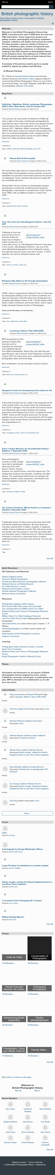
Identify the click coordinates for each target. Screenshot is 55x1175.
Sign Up (5, 2)
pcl (26, 374)
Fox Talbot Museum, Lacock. (14, 586)
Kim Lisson (10, 1109)
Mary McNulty (15, 767)
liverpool (25, 206)
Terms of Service (35, 1162)
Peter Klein (12, 919)
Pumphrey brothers (27, 738)
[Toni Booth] (45, 1117)
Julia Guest (10, 1132)
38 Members (33, 963)
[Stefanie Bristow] (10, 1117)
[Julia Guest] (10, 1127)
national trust (14, 321)
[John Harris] (45, 1127)
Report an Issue (19, 1162)
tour (25, 265)
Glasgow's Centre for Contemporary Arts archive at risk (27, 390)
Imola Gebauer (27, 1142)
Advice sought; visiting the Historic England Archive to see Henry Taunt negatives (27, 883)
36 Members (7, 994)
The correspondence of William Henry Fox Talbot (22, 609)
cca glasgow (10, 433)
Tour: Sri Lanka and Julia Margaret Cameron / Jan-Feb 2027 (26, 223)
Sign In (50, 2)
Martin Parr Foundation (12, 649)
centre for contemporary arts (29, 433)
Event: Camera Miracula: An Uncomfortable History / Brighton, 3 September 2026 (25, 450)
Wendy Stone (15, 750)
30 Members (7, 1025)
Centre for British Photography (15, 579)
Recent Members (9, 1098)
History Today (28, 79)
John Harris (45, 1132)
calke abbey (23, 321)
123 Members (8, 963)
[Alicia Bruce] (28, 1117)
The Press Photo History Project (14, 618)
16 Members (33, 1056)
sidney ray (9, 374)
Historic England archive (12, 577)
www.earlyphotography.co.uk (13, 629)
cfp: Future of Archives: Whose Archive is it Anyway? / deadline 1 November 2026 (27, 509)
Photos (5, 664)
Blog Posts (7, 93)
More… (27, 813)
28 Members (33, 1025)
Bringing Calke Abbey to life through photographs (25, 281)
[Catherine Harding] (28, 1104)
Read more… (6, 141)
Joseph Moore (36, 767)
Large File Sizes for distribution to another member (25, 865)
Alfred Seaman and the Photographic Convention (21, 634)
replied (20, 709)
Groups (5, 933)
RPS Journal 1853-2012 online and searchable (22, 606)
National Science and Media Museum (18, 584)
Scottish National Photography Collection (19, 591)
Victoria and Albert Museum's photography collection (24, 581)
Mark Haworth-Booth (16, 852)
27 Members (7, 1056)
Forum (5, 822)
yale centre (37, 149)
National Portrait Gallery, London (16, 589)
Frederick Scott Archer (10, 636)
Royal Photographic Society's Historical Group (21, 656)
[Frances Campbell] (45, 1138)
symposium (9, 491)
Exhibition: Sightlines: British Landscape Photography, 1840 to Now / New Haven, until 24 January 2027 (27, 105)
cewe (7, 321)
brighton (16, 491)
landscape (16, 149)
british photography (26, 149)
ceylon (21, 265)
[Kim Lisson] (10, 1104)
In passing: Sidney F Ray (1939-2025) (27, 331)
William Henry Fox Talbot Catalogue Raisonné (21, 616)
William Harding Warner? (13, 917)
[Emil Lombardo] (28, 1127)
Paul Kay (13, 709)
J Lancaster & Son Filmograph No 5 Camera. (22, 900)
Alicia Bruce (28, 1122)
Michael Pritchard (14, 109)
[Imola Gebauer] (28, 1138)
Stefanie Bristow (16, 735)
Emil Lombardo (27, 1132)
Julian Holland (38, 735)
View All (50, 558)
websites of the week (24, 86)
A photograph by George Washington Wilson (22, 849)
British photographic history (27, 13)
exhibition (9, 149)
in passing (16, 374)
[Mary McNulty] (45, 1104)
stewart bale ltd (11, 206)
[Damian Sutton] (10, 1138)
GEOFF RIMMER (15, 868)
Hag (11, 694)
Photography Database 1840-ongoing (18, 604)
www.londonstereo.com (11, 624)
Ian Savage (14, 784)
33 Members (33, 994)
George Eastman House (24, 76)
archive (19, 206)
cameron (9, 265)
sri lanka (15, 265)
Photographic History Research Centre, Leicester (22, 647)
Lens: (47, 709)
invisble (22, 491)
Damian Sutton (10, 1142)
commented (19, 694)
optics (23, 374)
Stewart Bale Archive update (22, 158)
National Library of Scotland (13, 594)
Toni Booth (45, 1122)
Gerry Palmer (13, 903)
